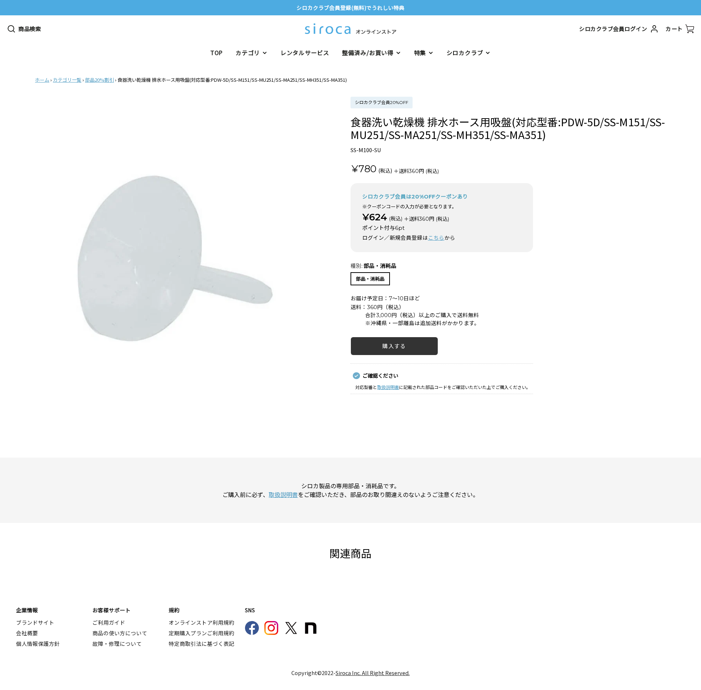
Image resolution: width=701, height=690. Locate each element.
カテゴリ (247, 52)
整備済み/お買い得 (368, 52)
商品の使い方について (119, 633)
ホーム (42, 79)
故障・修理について (117, 643)
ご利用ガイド (108, 622)
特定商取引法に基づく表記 (201, 643)
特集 (420, 52)
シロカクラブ (465, 52)
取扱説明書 (388, 387)
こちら (436, 238)
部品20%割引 (99, 79)
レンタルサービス (304, 52)
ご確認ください (380, 375)
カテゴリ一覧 (67, 79)
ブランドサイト (35, 622)
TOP (216, 52)
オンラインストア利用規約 (201, 622)
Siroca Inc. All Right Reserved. (373, 672)
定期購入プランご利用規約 (201, 633)
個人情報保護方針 (38, 643)
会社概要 (27, 633)
